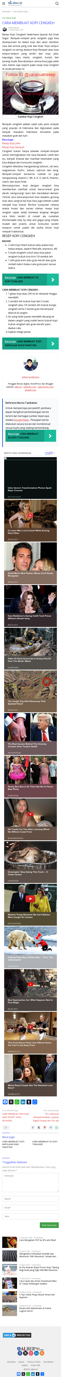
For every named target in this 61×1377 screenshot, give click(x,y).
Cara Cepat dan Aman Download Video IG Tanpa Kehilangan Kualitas (38, 1282)
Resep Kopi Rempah (13, 147)
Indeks (25, 1365)
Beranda (11, 1361)
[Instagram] (31, 1353)
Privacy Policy (33, 1361)
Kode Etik (35, 1365)
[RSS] (42, 1353)
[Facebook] (20, 1353)
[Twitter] (25, 1353)
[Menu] (4, 3)
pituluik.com (30, 390)
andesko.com (29, 386)
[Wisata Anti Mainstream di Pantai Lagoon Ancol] (9, 1310)
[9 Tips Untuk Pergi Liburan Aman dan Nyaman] (9, 1296)
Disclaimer (49, 1361)
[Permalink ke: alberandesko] (4, 28)
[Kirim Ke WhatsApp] (56, 1127)
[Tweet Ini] (39, 1127)
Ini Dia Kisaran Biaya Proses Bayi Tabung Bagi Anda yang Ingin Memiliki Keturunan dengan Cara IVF (39, 1268)
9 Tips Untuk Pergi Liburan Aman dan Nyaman (37, 1296)
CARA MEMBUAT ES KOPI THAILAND (44, 1143)
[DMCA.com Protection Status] (17, 1335)
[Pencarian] (57, 3)
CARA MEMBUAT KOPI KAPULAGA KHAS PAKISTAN (13, 1144)
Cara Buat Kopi (9, 17)
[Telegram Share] (50, 1127)
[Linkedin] (36, 1353)
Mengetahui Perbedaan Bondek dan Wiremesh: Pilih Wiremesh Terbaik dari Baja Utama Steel (37, 1255)
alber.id (18, 386)
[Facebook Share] (33, 1127)
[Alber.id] (15, 3)
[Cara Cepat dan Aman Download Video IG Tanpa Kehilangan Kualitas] (9, 1283)
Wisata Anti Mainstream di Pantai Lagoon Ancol (35, 1309)
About (21, 1361)
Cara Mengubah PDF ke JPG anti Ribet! (37, 1240)
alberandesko (13, 28)
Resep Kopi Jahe (11, 143)
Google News (21, 420)
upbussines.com (45, 386)
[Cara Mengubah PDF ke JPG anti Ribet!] (9, 1242)
